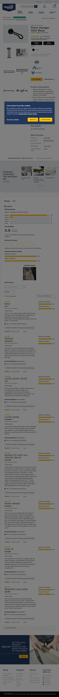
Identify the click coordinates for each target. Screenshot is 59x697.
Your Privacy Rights (13, 119)
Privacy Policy (32, 114)
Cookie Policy (23, 114)
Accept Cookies (45, 119)
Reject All (33, 119)
